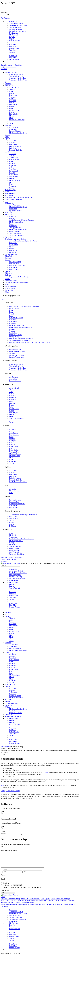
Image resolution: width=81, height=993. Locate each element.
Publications (13, 209)
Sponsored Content (15, 335)
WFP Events (9, 195)
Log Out (12, 37)
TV (10, 121)
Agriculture (13, 129)
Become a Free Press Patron (66, 904)
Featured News (14, 264)
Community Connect (12, 254)
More (7, 292)
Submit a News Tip (15, 29)
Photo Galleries (14, 491)
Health (11, 112)
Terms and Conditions (16, 235)
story (2, 846)
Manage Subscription (15, 65)
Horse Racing (13, 174)
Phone (3, 875)
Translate (12, 52)
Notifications (13, 33)
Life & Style (13, 114)
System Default (14, 59)
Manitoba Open (14, 180)
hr (5, 82)
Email (3, 879)
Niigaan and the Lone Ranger (19, 277)
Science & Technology (16, 120)
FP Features (9, 203)
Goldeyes (12, 165)
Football (12, 163)
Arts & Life (9, 85)
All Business (13, 127)
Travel (11, 123)
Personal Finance (15, 131)
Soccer (11, 188)
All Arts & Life (14, 87)
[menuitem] (42, 76)
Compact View (14, 48)
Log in (11, 39)
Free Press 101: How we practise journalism (19, 197)
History (11, 224)
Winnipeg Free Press (16, 76)
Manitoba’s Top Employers (18, 133)
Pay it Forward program (17, 351)
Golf (10, 167)
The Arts (12, 89)
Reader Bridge (10, 193)
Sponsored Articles (15, 210)
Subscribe (4, 65)
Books (11, 93)
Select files (17, 885)
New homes (13, 267)
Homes (7, 260)
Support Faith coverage (17, 355)
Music (11, 118)
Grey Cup (12, 169)
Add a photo (5, 883)
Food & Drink (14, 110)
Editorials (12, 148)
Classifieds (8, 256)
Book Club (13, 95)
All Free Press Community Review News (23, 241)
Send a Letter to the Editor (18, 25)
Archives (8, 237)
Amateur (12, 156)
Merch (7, 284)
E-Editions (12, 252)
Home (11, 310)
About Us (8, 214)
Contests (8, 258)
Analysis (12, 142)
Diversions (12, 101)
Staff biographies (15, 27)
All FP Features (14, 205)
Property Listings (15, 262)
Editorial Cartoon (15, 146)
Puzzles (11, 103)
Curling (11, 161)
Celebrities (12, 99)
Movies (11, 116)
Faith (11, 108)
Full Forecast (5, 18)
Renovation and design (17, 265)
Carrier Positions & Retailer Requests (21, 220)
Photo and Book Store (16, 325)
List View (12, 46)
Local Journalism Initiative (18, 229)
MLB (11, 182)
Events (11, 106)
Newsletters (9, 271)
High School (13, 171)
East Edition (13, 243)
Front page (8, 84)
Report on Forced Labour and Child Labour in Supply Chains (29, 342)
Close (3, 299)
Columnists (13, 144)
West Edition (13, 245)
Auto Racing (13, 157)
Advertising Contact (16, 23)
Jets (10, 673)
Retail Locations (14, 231)
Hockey (12, 173)
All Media (12, 489)
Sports (7, 152)
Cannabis (12, 97)
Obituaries (8, 273)
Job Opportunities (15, 228)
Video (11, 493)
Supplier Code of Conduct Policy (20, 340)
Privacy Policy (10, 288)
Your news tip (9, 850)
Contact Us (13, 22)
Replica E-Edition (11, 72)
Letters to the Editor (15, 150)
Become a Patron (10, 286)
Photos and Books (11, 281)
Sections (8, 612)
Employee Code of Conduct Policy (21, 338)
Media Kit (8, 212)
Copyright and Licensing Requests (16, 282)
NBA (11, 184)
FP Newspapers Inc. (16, 222)
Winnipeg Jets (14, 176)
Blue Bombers (14, 159)
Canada (7, 135)
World (7, 192)
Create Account (14, 40)
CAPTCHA (5, 891)
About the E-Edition (16, 74)
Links (3, 897)
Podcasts (8, 275)
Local (7, 137)
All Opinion (13, 140)
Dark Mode (13, 56)
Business (8, 125)
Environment (13, 104)
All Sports (12, 154)
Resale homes (13, 269)
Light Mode (13, 57)
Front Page (16, 899)
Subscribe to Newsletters (17, 31)
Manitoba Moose (15, 454)
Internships (13, 226)
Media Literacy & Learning (14, 199)
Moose (11, 178)
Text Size (12, 50)
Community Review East (17, 78)
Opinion (8, 139)
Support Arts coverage (16, 357)
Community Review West (17, 80)
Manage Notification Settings (10, 791)
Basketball (12, 658)
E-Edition (4, 69)
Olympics (12, 186)
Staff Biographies (15, 233)
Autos (11, 91)
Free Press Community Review (15, 239)
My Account (13, 35)
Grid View (12, 44)
